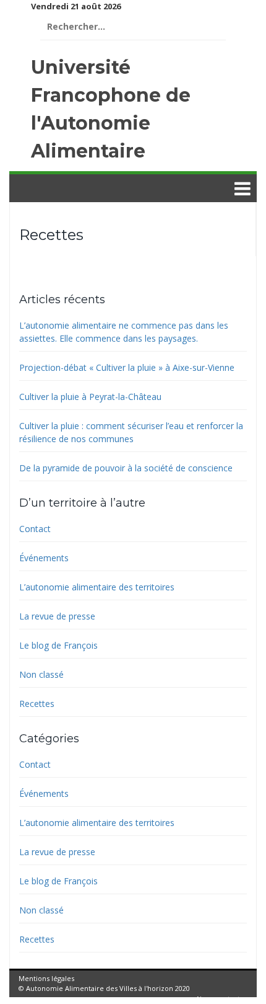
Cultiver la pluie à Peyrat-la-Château (90, 396)
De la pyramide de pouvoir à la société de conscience (126, 468)
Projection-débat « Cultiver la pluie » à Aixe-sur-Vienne (126, 367)
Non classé (41, 674)
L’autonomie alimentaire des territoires (96, 587)
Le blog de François (58, 645)
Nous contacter (222, 998)
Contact (35, 529)
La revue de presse (57, 616)
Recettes (36, 703)
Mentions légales (46, 978)
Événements (44, 558)
